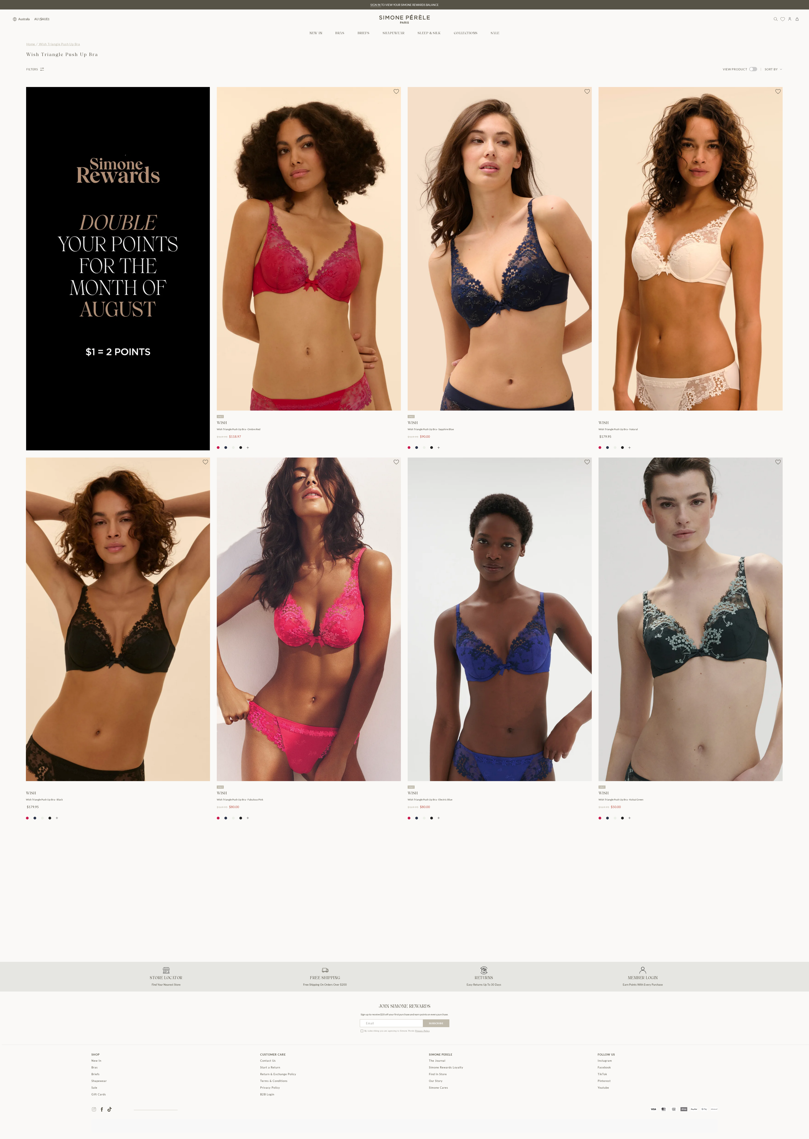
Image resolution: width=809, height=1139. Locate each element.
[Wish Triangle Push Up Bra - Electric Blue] (500, 619)
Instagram (605, 1060)
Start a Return (270, 1067)
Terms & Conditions (274, 1081)
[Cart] (797, 19)
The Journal (437, 1060)
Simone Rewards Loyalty (446, 1067)
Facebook (604, 1067)
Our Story (436, 1081)
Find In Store (438, 1074)
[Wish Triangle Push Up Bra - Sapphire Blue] (500, 249)
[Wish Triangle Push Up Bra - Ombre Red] (309, 249)
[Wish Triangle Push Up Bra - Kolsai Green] (691, 619)
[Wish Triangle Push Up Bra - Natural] (691, 249)
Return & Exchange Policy (278, 1074)
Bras (94, 1067)
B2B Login (267, 1094)
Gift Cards (98, 1094)
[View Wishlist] (782, 19)
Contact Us (268, 1060)
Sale (94, 1087)
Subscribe (436, 1023)
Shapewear (99, 1081)
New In (96, 1060)
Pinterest (604, 1081)
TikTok (602, 1074)
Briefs (95, 1074)
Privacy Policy (422, 1031)
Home (30, 44)
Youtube (603, 1087)
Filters (32, 69)
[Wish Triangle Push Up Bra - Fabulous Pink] (309, 619)
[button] (340, 33)
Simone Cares (438, 1087)
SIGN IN (375, 5)
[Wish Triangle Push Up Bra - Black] (118, 619)
